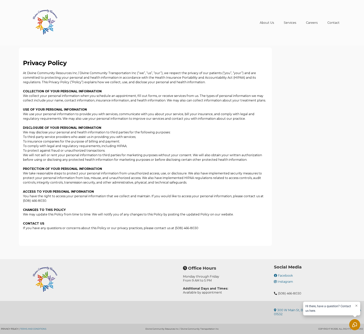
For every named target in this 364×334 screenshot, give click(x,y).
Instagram (285, 281)
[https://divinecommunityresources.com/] (45, 23)
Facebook (285, 275)
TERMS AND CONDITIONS (33, 329)
